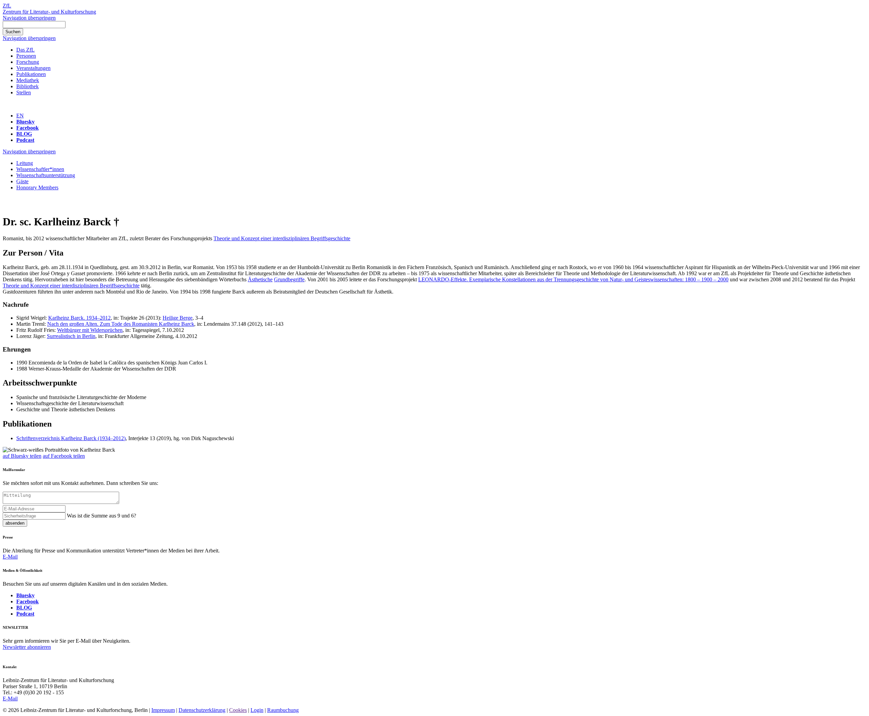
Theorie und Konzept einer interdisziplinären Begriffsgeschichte (282, 238)
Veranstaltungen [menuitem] (33, 68)
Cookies (238, 710)
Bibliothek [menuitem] (27, 86)
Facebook (27, 128)
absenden (14, 523)
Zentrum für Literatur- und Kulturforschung (49, 12)
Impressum (163, 710)
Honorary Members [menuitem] (37, 187)
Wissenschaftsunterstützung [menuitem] (45, 175)
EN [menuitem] (20, 115)
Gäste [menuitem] (22, 181)
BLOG (24, 134)
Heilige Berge (177, 318)
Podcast (25, 140)
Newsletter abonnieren (27, 647)
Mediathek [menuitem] (27, 80)
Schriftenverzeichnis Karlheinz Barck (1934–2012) (71, 438)
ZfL (7, 5)
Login (257, 710)
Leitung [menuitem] (24, 163)
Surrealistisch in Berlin (71, 336)
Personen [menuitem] (26, 56)
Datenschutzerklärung (202, 710)
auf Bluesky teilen (22, 456)
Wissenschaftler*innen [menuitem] (40, 169)
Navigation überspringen (29, 18)
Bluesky (25, 122)
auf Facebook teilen (64, 456)
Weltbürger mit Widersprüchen (90, 330)
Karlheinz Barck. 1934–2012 (79, 318)
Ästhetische (260, 279)
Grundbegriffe (289, 279)
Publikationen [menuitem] (31, 74)
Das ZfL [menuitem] (25, 50)
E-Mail (10, 557)
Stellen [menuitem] (23, 92)
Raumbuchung (283, 710)
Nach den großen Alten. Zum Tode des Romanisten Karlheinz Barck (120, 324)
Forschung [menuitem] (27, 62)
